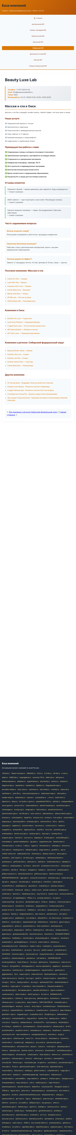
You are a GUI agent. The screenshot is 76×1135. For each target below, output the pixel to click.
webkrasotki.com (23, 854)
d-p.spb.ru (56, 898)
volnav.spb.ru (66, 866)
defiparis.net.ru (34, 1103)
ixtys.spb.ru (6, 1067)
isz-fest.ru (27, 866)
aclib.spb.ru (6, 1018)
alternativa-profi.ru (36, 1119)
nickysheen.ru (54, 1038)
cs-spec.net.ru (20, 1002)
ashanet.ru (64, 781)
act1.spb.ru (63, 914)
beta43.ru (66, 1030)
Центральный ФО (38, 24)
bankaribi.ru (20, 785)
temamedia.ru (63, 1022)
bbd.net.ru (16, 894)
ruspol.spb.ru (15, 986)
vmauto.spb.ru (32, 1054)
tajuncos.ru (6, 801)
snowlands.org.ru (49, 1006)
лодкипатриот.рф (29, 922)
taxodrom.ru (66, 966)
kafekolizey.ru (43, 922)
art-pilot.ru (16, 1127)
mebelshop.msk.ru (28, 894)
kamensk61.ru (59, 1058)
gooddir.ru (55, 850)
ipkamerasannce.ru (9, 1087)
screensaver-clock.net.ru (50, 866)
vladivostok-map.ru (48, 793)
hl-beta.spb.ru (49, 838)
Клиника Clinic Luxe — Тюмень (19, 286)
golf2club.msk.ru (19, 862)
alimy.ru (27, 890)
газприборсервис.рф (30, 1075)
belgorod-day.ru (8, 785)
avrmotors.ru (7, 898)
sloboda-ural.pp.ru (57, 886)
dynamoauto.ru (53, 910)
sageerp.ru (56, 966)
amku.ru (56, 1103)
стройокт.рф (19, 1042)
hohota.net (19, 890)
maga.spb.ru (65, 1070)
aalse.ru (5, 777)
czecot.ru (41, 1046)
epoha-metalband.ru (21, 842)
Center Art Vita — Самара (17, 279)
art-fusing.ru (6, 1026)
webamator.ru (20, 797)
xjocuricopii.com (32, 954)
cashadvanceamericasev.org (21, 1131)
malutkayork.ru (18, 850)
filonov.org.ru (18, 1062)
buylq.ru (61, 1034)
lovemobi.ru (34, 1115)
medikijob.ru (16, 938)
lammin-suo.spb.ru (21, 834)
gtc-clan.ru (20, 1099)
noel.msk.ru (52, 1034)
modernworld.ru (8, 994)
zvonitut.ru (55, 789)
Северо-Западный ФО (38, 30)
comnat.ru (6, 870)
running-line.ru (56, 834)
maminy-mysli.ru (27, 1050)
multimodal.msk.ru (53, 862)
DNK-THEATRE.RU (46, 1002)
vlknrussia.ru (61, 793)
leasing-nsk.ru (54, 1018)
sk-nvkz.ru (45, 994)
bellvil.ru (5, 1103)
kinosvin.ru (66, 846)
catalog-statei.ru (23, 982)
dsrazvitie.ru (6, 970)
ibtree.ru (64, 1107)
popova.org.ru (48, 1099)
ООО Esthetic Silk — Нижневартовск (21, 301)
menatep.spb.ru (31, 1111)
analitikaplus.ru (21, 886)
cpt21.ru (61, 821)
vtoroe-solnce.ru (41, 1038)
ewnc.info (36, 866)
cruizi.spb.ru (51, 1046)
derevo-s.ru (56, 1054)
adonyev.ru (60, 777)
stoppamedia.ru (67, 801)
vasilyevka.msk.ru (65, 1131)
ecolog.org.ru (19, 810)
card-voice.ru (22, 789)
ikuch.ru (21, 978)
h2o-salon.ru (6, 850)
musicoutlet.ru (7, 1070)
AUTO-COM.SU (7, 890)
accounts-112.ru (38, 777)
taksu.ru (15, 801)
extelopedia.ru (7, 834)
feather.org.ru (23, 1107)
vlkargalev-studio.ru (61, 1087)
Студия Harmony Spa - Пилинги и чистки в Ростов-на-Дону (30, 390)
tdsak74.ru (28, 818)
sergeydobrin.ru (42, 906)
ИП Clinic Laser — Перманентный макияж (23, 333)
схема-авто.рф (67, 878)
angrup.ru (13, 882)
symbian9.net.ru (61, 950)
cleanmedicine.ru (32, 805)
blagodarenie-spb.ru (53, 785)
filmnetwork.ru (44, 846)
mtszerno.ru (54, 1010)
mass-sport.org (30, 998)
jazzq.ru (34, 1046)
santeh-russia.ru (47, 950)
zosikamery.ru (44, 886)
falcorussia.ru (41, 810)
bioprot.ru (15, 1022)
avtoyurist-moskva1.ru (38, 878)
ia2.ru (55, 821)
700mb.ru (5, 1091)
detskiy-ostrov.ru (49, 854)
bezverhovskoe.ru (36, 934)
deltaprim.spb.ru (32, 850)
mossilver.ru (19, 906)
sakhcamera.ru (48, 813)
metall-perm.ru (38, 930)
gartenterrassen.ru (45, 1111)
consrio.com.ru (51, 826)
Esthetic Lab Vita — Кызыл (17, 358)
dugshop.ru (38, 838)
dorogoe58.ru (15, 966)
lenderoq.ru (30, 906)
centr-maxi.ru (17, 1123)
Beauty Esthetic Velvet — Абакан (19, 351)
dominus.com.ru (53, 1107)
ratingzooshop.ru (62, 930)
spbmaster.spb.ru (56, 1067)
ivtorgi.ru (5, 982)
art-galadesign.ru (19, 898)
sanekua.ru (47, 1030)
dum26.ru (5, 986)
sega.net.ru (6, 1095)
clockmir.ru (64, 1038)
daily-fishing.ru (65, 1010)
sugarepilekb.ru (7, 926)
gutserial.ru (6, 1058)
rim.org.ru (33, 962)
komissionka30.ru (18, 1018)
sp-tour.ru (28, 950)
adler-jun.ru (50, 777)
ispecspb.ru (6, 826)
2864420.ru (31, 773)
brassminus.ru (54, 962)
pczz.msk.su (40, 1042)
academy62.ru (7, 942)
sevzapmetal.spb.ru (9, 990)
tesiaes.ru (42, 870)
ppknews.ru (30, 958)
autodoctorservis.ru (55, 810)
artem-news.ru (43, 942)
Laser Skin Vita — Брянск (17, 282)
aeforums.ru (31, 862)
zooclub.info (6, 1062)
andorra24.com (37, 974)
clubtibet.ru (31, 910)
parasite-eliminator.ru (41, 990)
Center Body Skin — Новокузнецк (20, 366)
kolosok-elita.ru (28, 826)
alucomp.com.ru (8, 1119)
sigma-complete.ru (57, 990)
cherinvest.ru (36, 854)
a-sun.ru (27, 1006)
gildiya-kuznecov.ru (9, 874)
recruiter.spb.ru (24, 882)
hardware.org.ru (54, 878)
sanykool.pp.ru (7, 1111)
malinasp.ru (56, 846)
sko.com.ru (20, 902)
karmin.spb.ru (45, 1075)
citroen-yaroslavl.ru (44, 1026)
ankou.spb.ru (61, 854)
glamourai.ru (43, 962)
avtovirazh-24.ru (23, 1046)
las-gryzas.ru (47, 1103)
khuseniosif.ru (50, 1050)
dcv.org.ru (34, 982)
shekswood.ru (56, 1075)
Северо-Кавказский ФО (38, 66)
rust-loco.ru (28, 838)
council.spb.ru (16, 922)
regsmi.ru (34, 846)
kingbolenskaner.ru (26, 914)
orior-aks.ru (41, 910)
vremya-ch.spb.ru (49, 978)
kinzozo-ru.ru (38, 818)
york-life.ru (17, 793)
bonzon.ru (13, 1103)
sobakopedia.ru (16, 866)
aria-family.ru (45, 781)
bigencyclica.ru (29, 830)
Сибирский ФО (38, 48)
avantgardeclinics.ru (39, 1034)
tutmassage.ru (7, 810)
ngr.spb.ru (34, 842)
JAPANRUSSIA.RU (54, 958)
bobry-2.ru (29, 1038)
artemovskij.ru (7, 930)
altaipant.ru (21, 781)
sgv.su (63, 850)
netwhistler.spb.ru (61, 1099)
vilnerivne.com (18, 1038)
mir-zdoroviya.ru (55, 918)
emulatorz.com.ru (54, 1115)
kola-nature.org (42, 1067)
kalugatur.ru (32, 870)
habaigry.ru (66, 862)
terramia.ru (65, 938)
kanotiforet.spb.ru (63, 805)
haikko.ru (5, 866)
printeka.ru (58, 1111)
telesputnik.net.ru (48, 1095)
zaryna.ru (30, 797)
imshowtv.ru (23, 946)
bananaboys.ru (35, 1030)
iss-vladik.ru (23, 1103)
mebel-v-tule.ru (35, 946)
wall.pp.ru (59, 1095)
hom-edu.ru (68, 1127)
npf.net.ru (14, 870)
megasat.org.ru (22, 1014)
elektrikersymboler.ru (55, 858)
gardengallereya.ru (21, 942)
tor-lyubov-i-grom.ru (27, 801)
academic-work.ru (22, 1030)
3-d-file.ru (48, 773)
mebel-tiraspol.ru (8, 1054)
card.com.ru (51, 870)
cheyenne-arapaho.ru (55, 986)
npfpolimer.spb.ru (42, 1127)
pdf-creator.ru (16, 858)
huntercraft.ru (7, 1042)
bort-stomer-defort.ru (39, 1123)
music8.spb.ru (37, 882)
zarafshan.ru (6, 793)
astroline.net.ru (52, 914)
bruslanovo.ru (68, 918)
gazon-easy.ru (64, 922)
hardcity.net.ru (18, 970)
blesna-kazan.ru (8, 906)
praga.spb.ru (30, 810)
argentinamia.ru (33, 781)
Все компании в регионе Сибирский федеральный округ (33, 412)
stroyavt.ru (6, 818)
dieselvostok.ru (59, 842)
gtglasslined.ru (7, 974)
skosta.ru (19, 1006)
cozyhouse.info (47, 1087)
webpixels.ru (29, 1042)
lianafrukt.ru (56, 1030)
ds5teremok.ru (62, 1014)
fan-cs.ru (36, 950)
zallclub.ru (41, 862)
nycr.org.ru (30, 978)
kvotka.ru (48, 818)
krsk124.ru (47, 882)
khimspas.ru (6, 1123)
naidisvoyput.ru (41, 1083)
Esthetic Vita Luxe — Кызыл (18, 354)
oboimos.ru (63, 974)
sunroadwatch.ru (29, 1026)
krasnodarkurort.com (10, 946)
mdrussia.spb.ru (18, 1058)
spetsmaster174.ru (46, 982)
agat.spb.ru (24, 878)
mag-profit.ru (32, 1018)
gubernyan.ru (60, 970)
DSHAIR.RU (6, 954)
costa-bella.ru (69, 818)
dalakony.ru (6, 938)
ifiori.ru (12, 982)
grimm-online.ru (40, 1070)
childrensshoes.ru (63, 1006)
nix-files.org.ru (28, 858)
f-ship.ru (26, 846)
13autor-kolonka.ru (18, 773)
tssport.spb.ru (24, 974)
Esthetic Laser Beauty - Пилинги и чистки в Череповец (28, 387)
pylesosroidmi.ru (8, 1099)
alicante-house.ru (24, 1087)
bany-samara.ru (22, 1083)
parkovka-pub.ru (22, 1115)
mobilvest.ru (6, 894)
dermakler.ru (49, 1119)
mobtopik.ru (47, 946)
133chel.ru (6, 773)
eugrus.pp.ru (6, 821)
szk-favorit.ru (65, 910)
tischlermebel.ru (8, 1079)
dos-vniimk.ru (64, 1091)
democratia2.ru (7, 998)
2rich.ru (40, 773)
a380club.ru (13, 777)
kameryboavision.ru (25, 874)
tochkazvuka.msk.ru (56, 906)
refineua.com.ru (8, 1002)
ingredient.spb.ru (28, 1127)
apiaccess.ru (6, 934)
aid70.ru (28, 930)
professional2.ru (55, 1123)
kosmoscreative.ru (66, 894)
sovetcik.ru (6, 958)
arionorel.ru (39, 1050)
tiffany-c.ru (31, 898)
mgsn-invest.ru (54, 1083)
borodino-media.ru (9, 789)
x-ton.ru (51, 797)
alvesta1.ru (6, 858)
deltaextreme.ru (26, 1022)
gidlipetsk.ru (19, 918)
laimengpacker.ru (28, 966)
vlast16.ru (40, 830)
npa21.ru (38, 978)
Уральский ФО (38, 42)
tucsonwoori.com (8, 1034)
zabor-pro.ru (66, 962)
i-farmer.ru (19, 998)
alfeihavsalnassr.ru (9, 781)
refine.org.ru (38, 1058)
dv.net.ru (15, 1095)
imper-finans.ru (22, 962)
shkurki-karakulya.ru (47, 805)
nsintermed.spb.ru (8, 1046)
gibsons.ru (66, 1123)
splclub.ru (56, 801)
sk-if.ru (68, 1026)
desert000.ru (62, 978)
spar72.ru (33, 1107)
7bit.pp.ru (23, 870)
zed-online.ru (44, 789)
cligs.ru (28, 1099)
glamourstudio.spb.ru (27, 1067)
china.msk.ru (18, 1070)
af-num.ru (5, 1131)
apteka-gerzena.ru (51, 1131)
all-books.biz (21, 1054)
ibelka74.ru (36, 1087)
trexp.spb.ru (37, 1131)
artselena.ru (6, 1127)
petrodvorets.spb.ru (54, 1042)
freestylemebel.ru (8, 1083)
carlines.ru (6, 914)
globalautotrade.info (20, 934)
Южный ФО (38, 60)
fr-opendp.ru (26, 986)
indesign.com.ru (68, 1079)
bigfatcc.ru (40, 785)
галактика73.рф (8, 902)
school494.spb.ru (62, 838)
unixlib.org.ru (19, 1111)
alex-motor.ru (40, 914)
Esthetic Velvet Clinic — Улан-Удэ (20, 362)
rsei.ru (32, 1083)
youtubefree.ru (40, 797)
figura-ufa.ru (15, 1091)
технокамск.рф (30, 1062)
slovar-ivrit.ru (19, 805)
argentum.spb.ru (56, 1127)
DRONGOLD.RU (56, 994)
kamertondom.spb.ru (10, 813)
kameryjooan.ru (56, 926)
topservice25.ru (47, 970)
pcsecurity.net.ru (59, 946)
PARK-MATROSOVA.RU (10, 878)
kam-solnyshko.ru (39, 986)
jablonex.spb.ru (43, 998)
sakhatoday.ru (40, 858)
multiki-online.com (9, 854)
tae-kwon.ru (39, 826)
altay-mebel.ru (32, 1002)
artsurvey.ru (59, 1119)
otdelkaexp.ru (63, 890)
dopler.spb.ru (19, 930)
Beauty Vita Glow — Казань (17, 294)
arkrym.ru (54, 781)
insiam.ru (61, 826)
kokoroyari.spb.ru (64, 902)
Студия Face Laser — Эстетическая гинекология (26, 326)
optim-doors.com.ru (9, 978)
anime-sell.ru (6, 1075)
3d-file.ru (56, 773)
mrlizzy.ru (5, 1010)
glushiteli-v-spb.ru (9, 1014)
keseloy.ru (16, 1075)
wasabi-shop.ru (7, 797)
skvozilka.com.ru (8, 1115)
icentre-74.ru (43, 1018)
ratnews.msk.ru (58, 1026)
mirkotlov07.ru (39, 1022)
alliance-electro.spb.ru (63, 813)
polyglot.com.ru (8, 918)
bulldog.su (29, 1070)
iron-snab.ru (57, 818)
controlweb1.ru (17, 818)
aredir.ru (69, 1119)
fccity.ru (15, 1067)
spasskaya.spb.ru (63, 1046)
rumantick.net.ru (42, 1010)
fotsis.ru (44, 902)
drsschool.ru (49, 934)
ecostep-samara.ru (44, 898)
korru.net (48, 830)
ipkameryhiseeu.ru (61, 982)
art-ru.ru (43, 1115)
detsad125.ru (42, 918)
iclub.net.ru (54, 922)
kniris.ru (5, 1050)
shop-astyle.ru (45, 1054)
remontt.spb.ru (28, 938)
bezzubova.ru (21, 910)
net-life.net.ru (24, 813)
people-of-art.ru (8, 910)
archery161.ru (18, 830)
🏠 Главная (38, 18)
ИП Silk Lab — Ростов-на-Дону (19, 297)
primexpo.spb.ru (33, 821)
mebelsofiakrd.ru (17, 1010)
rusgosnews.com (45, 842)
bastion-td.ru (53, 894)
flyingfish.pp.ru (50, 1014)
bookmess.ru (55, 998)
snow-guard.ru (7, 805)
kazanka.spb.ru (63, 870)
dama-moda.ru (20, 994)
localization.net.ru (36, 1014)
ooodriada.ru (52, 1062)
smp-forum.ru (42, 894)
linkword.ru (65, 998)
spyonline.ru (32, 886)
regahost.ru (16, 826)
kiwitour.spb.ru (54, 1079)
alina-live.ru (25, 1091)
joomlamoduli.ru (8, 1030)
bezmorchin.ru (45, 821)
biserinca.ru (55, 942)
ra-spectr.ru (41, 1062)
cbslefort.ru (17, 1026)
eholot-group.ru (34, 994)
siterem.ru (5, 922)
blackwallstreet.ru (50, 974)
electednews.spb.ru (9, 1107)
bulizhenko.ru (30, 1010)
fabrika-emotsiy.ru (56, 874)
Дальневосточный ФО (38, 54)
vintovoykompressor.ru (30, 793)
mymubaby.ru (7, 842)
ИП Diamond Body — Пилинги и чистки (22, 330)
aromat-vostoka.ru (50, 890)
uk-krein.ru (48, 1058)
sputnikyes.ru (7, 862)
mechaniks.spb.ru (60, 1002)
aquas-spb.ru (7, 1038)
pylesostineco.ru (29, 926)
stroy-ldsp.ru (36, 1006)
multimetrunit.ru (17, 950)
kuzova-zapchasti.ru (43, 966)
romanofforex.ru (8, 886)
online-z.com (36, 890)
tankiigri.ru (42, 1107)
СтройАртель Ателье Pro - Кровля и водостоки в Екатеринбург (32, 394)
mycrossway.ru (51, 1022)
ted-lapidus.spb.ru (25, 990)
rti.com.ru (33, 942)
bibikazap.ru (36, 1099)
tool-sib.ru (6, 950)
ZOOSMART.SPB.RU (62, 934)
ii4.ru (16, 974)
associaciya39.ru (19, 821)
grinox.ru (18, 926)
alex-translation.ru (23, 1034)
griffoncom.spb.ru (41, 874)
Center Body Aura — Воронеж (18, 290)
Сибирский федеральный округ (20, 10)
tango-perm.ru (44, 850)
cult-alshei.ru (41, 958)
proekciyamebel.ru (9, 962)
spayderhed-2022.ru (43, 801)
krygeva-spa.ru (7, 838)
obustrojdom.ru (61, 954)
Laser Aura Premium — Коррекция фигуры (23, 322)
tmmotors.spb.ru (18, 954)
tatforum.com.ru (21, 1119)
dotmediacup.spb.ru (64, 1050)
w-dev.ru (18, 846)
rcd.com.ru (6, 1022)
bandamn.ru (30, 785)
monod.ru (28, 1058)
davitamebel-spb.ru (32, 902)
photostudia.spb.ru (42, 938)
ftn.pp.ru (5, 966)
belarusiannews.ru (38, 1091)
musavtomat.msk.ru (47, 954)
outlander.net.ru (53, 1070)
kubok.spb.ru (57, 882)
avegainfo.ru (6, 830)
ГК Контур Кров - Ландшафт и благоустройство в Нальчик (30, 383)
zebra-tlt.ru (64, 789)
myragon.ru (55, 938)
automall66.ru (20, 1079)
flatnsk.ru (14, 914)
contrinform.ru (67, 1054)
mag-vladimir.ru (33, 1079)
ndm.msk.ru (49, 930)
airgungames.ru (25, 777)
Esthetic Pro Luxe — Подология (19, 318)
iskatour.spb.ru (34, 834)
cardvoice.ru (33, 789)
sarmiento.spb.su (60, 830)
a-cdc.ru (64, 773)
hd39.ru (64, 1018)
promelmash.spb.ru (66, 1062)
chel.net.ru (18, 838)
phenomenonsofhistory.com (30, 1095)
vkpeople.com (14, 1050)
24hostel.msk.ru (8, 846)
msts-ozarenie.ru (43, 926)
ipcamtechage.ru (8, 1006)
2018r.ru (27, 1123)
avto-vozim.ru (36, 813)
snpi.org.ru (46, 834)
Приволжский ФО (38, 36)
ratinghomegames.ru (32, 970)
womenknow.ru (52, 1091)
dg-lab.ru (5, 882)
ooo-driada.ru (31, 918)
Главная (5, 10)
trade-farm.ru (60, 797)
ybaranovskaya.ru (18, 958)
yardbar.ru (44, 1079)
